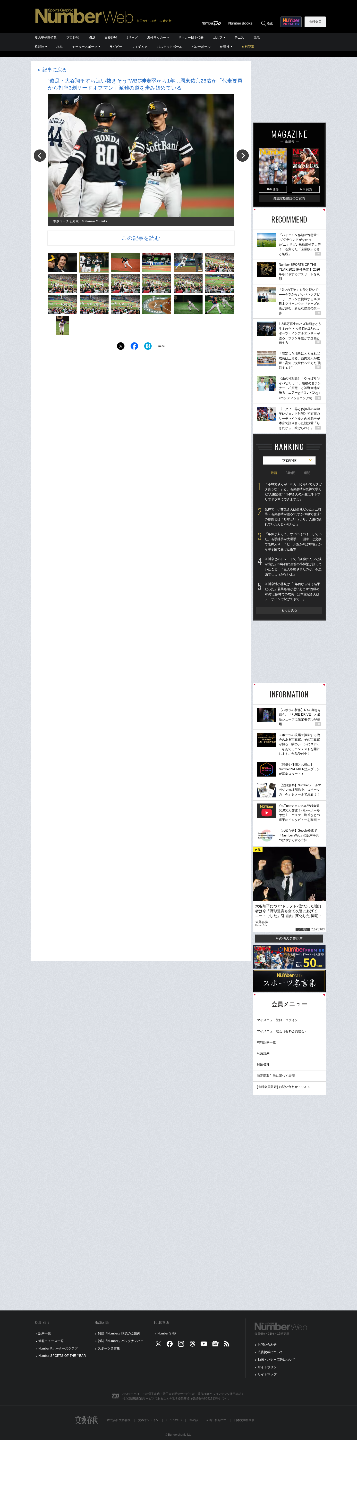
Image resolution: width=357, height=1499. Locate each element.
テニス (239, 37)
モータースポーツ (84, 47)
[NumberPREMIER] (291, 22)
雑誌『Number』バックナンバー (121, 1341)
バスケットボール (169, 47)
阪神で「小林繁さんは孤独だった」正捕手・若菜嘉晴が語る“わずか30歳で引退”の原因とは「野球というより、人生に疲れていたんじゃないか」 (293, 516)
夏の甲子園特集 (46, 37)
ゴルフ (217, 37)
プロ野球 (72, 37)
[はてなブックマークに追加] (148, 347)
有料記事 (248, 47)
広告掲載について (270, 1352)
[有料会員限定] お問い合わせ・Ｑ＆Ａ (283, 1087)
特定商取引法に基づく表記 (276, 1075)
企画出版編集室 (216, 1420)
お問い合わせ (267, 1344)
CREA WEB (174, 1420)
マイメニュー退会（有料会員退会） (282, 1031)
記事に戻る (51, 69)
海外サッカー (156, 37)
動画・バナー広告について (277, 1359)
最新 (274, 473)
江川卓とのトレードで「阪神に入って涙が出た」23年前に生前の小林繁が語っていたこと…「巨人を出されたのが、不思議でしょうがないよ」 (293, 566)
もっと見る (289, 610)
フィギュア (139, 47)
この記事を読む (141, 238)
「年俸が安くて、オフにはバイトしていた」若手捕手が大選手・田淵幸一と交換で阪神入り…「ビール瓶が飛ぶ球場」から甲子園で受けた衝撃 (293, 541)
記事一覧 (44, 1333)
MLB (91, 37)
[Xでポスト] (121, 347)
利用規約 (263, 1053)
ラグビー (116, 47)
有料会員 (315, 22)
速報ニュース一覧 (51, 1341)
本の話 (193, 1420)
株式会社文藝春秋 (118, 1420)
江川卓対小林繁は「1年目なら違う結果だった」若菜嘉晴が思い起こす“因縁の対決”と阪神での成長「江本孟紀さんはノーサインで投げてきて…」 (292, 591)
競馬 (257, 37)
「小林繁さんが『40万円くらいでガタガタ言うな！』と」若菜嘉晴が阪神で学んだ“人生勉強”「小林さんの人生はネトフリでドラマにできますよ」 (293, 491)
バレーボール (201, 47)
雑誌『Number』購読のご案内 (119, 1333)
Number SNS (166, 1333)
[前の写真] (40, 155)
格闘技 (39, 47)
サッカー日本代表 (191, 37)
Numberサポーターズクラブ (58, 1348)
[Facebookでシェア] (134, 347)
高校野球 (110, 37)
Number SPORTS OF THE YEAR (62, 1356)
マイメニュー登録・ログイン (277, 1020)
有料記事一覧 (266, 1042)
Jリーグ (132, 37)
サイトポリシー (269, 1367)
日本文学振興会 (244, 1420)
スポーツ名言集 (109, 1348)
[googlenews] (215, 1345)
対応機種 (263, 1064)
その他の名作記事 (289, 938)
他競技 (225, 47)
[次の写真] (243, 155)
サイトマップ (267, 1374)
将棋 (59, 47)
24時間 (290, 473)
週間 (307, 473)
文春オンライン (148, 1420)
